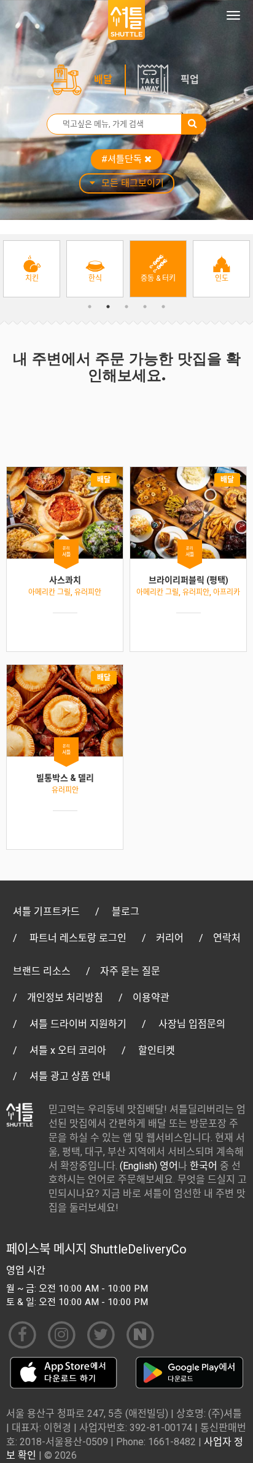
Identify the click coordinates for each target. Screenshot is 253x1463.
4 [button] (145, 306)
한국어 (203, 1166)
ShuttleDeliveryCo (138, 1249)
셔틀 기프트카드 (46, 911)
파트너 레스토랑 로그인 (77, 938)
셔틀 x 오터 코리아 (67, 1050)
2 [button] (108, 306)
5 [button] (163, 306)
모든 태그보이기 (132, 183)
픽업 (190, 79)
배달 (103, 79)
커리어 (170, 938)
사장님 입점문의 (191, 1024)
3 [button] (126, 306)
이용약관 (151, 997)
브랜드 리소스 (42, 971)
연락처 (227, 938)
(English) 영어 (149, 1166)
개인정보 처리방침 (65, 997)
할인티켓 (156, 1050)
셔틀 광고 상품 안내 (70, 1076)
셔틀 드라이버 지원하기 (77, 1024)
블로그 (125, 911)
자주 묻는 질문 (130, 971)
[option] (31, 268)
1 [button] (90, 306)
